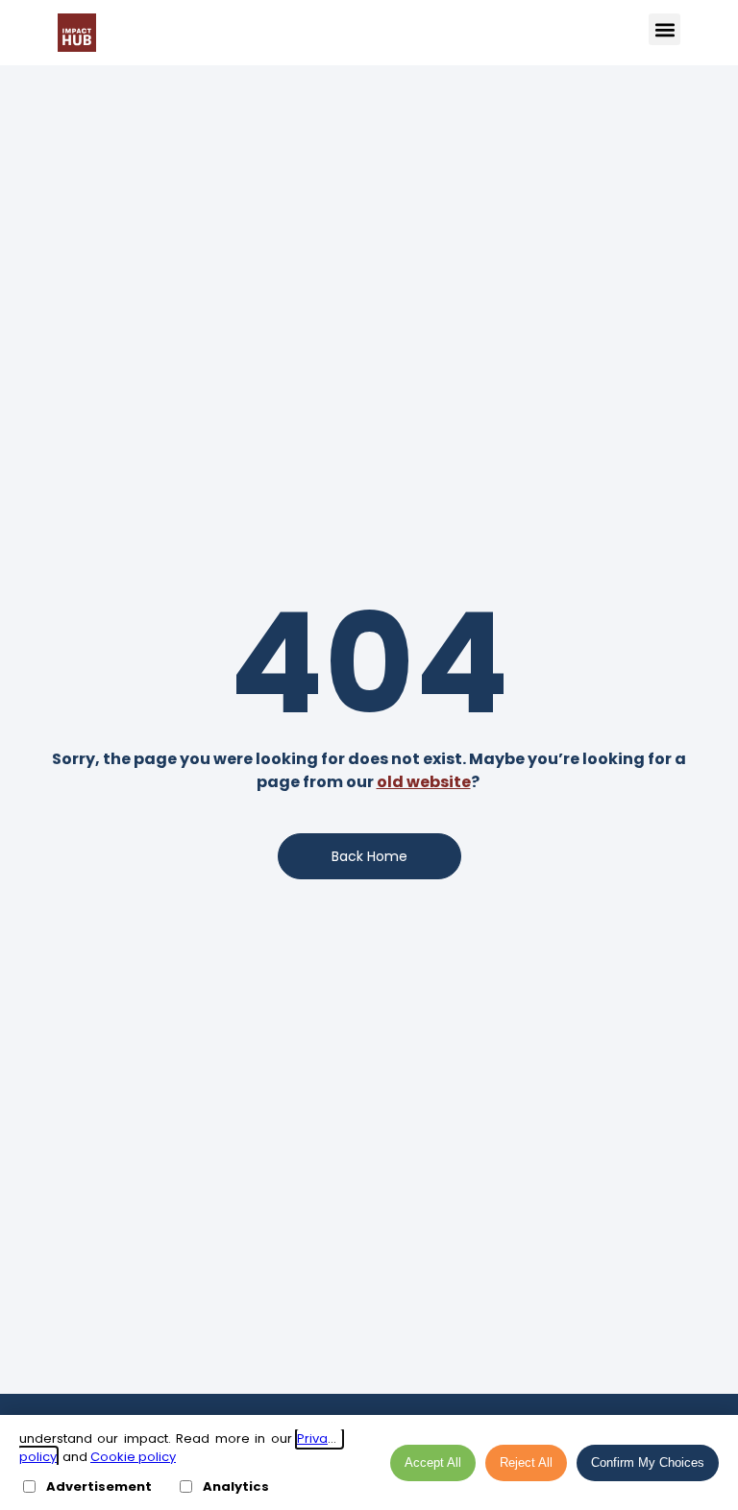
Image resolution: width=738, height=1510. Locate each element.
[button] (664, 29)
